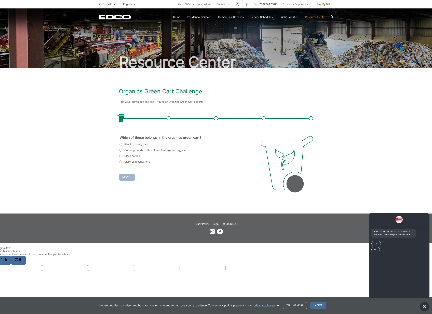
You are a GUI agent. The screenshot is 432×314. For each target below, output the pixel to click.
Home (176, 17)
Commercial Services (231, 17)
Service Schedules (261, 17)
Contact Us (223, 4)
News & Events (205, 4)
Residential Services (199, 17)
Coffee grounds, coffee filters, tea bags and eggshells (156, 150)
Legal (216, 224)
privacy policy (262, 305)
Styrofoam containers (137, 161)
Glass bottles (132, 156)
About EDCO (184, 4)
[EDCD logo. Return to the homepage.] (115, 17)
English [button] (127, 4)
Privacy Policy (201, 224)
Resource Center (315, 17)
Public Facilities (289, 17)
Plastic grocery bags (136, 144)
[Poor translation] (18, 260)
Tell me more (294, 305)
